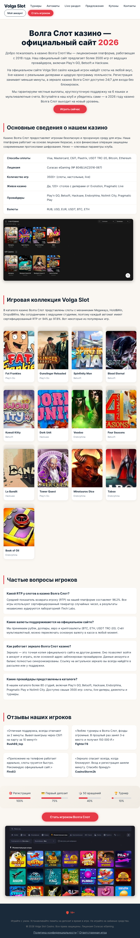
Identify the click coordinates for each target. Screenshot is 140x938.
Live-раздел (72, 6)
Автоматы (53, 6)
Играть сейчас (70, 109)
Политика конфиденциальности (55, 932)
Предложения (95, 6)
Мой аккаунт (15, 13)
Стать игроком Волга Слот (70, 817)
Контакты (130, 6)
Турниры (35, 6)
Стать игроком (40, 13)
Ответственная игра (93, 932)
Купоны (113, 6)
